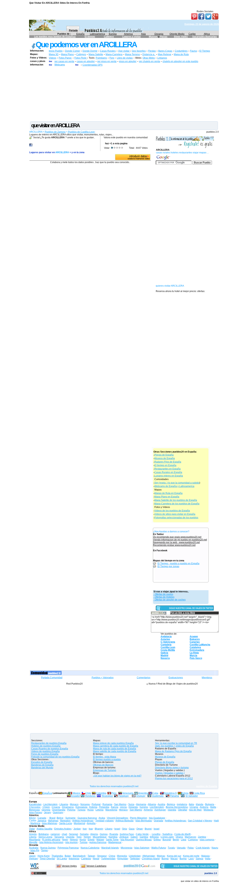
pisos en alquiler (127, 61)
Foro (111, 58)
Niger (65, 839)
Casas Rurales (108, 51)
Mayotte (33, 842)
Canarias (195, 642)
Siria (124, 828)
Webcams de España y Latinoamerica (174, 486)
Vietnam (33, 858)
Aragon (194, 636)
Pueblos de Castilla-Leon (81, 132)
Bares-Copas (165, 51)
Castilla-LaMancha (200, 644)
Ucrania (194, 807)
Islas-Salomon (141, 847)
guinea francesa (97, 842)
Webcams (59, 64)
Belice (60, 818)
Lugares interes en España (168, 475)
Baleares (195, 639)
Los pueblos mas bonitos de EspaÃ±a (55, 36)
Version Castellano (96, 866)
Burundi (167, 839)
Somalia (84, 834)
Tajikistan (135, 858)
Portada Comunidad (51, 677)
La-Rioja (194, 652)
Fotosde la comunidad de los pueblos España (55, 756)
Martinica (35, 823)
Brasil (52, 818)
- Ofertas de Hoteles (163, 597)
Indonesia (74, 858)
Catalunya (195, 647)
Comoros (193, 839)
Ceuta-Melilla (168, 650)
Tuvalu (171, 847)
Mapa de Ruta (181, 54)
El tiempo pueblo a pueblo (107, 759)
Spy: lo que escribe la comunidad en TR (176, 743)
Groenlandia (58, 809)
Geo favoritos (139, 51)
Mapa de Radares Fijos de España (173, 751)
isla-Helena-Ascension (51, 842)
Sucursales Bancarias (204, 36)
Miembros (207, 677)
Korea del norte (191, 856)
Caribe (192, 34)
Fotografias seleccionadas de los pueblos (176, 517)
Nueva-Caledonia (90, 847)
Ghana (179, 837)
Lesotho (156, 834)
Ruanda (113, 834)
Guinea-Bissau (144, 839)
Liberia (32, 837)
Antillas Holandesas (82, 820)
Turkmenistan (108, 858)
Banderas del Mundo (42, 767)
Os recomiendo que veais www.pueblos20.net (177, 537)
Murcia (193, 655)
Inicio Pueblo (56, 51)
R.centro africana (51, 839)
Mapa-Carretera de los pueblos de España (176, 503)
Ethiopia (154, 837)
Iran (85, 828)
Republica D (170, 793)
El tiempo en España (165, 465)
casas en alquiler (86, 61)
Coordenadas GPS (92, 65)
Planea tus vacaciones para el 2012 (174, 778)
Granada (158, 820)
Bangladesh (79, 856)
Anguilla (91, 823)
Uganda (70, 837)
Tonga (44, 850)
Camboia (86, 858)
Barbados (65, 820)
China (112, 856)
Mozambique (100, 837)
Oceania (158, 34)
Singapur (102, 856)
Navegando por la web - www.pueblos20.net (176, 542)
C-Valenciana (168, 642)
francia (114, 807)
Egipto (91, 839)
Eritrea (157, 839)
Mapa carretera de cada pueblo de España (115, 746)
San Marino (120, 804)
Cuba (155, 793)
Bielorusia (34, 809)
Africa (207, 34)
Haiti (216, 820)
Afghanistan (148, 856)
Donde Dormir (90, 51)
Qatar (32, 828)
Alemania (141, 804)
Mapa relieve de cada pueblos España (113, 743)
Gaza (131, 828)
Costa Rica (199, 793)
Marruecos (190, 837)
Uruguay (140, 796)
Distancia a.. (148, 54)
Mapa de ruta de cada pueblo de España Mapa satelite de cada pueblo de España (114, 750)
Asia (143, 34)
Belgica (171, 804)
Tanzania (59, 837)
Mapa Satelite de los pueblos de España (175, 500)
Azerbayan (160, 809)
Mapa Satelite (96, 54)
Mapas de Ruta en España (168, 493)
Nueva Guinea (48, 847)
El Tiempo (204, 51)
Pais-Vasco (196, 658)
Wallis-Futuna (158, 847)
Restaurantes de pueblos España (48, 743)
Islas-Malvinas (49, 823)
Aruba (102, 818)
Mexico (76, 793)
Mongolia (122, 856)
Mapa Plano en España (166, 496)
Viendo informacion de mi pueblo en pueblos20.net (180, 539)
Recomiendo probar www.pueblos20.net (174, 545)
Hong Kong (44, 856)
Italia (191, 804)
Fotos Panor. (65, 58)
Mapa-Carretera (114, 54)
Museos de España (164, 458)
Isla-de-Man (195, 809)
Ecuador (75, 796)
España (80, 34)
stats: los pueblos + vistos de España (174, 746)
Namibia (112, 837)
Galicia (164, 652)
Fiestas (152, 51)
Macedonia (111, 809)
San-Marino (136, 809)
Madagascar (114, 842)
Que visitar (124, 51)
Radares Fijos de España (167, 461)
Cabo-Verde (142, 834)
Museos (153, 36)
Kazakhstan (35, 804)
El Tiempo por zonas (168, 566)
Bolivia (185, 793)
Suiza (131, 804)
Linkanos (162, 58)
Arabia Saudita (44, 828)
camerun (55, 834)
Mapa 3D (54, 54)
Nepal (96, 858)
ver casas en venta (64, 61)
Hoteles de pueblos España (45, 746)
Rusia (90, 809)
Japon (32, 856)
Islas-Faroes (35, 812)
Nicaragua (107, 796)
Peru (113, 793)
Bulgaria (209, 804)
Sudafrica (167, 834)
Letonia (99, 809)
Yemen (87, 837)
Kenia (83, 839)
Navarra (165, 658)
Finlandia (104, 807)
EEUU (32, 818)
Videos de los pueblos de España (172, 510)
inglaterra (182, 804)
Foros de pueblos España (44, 754)
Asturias (165, 639)
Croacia (56, 807)
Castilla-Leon (168, 647)
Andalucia (166, 636)
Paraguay (123, 796)
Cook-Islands (203, 847)
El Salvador (192, 796)
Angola (33, 834)
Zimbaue (124, 837)
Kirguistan (122, 858)
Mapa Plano (67, 54)
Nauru (215, 847)
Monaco (74, 804)
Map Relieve (164, 54)
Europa (113, 34)
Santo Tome (112, 839)
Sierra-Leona (45, 837)
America (128, 34)
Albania (152, 804)
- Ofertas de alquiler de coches (169, 599)
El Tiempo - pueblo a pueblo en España (178, 563)
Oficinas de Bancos (103, 765)
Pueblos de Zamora (55, 132)
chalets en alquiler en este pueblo (180, 61)
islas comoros (207, 839)
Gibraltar (182, 809)
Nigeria (74, 839)
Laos (191, 858)
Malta (213, 807)
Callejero (109, 36)
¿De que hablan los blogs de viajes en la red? (117, 775)
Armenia (148, 809)
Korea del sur (174, 856)
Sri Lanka (62, 858)
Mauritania (34, 839)
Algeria (94, 834)
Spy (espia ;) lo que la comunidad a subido (176, 482)
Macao (174, 858)
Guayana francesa (87, 818)
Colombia (101, 793)
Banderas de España (42, 765)
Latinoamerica (97, 34)
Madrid (164, 655)
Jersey (47, 812)
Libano (108, 828)
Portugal (96, 804)
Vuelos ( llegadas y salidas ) (170, 773)
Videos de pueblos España (45, 751)
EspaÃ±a (47, 793)
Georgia (46, 809)
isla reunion (71, 842)
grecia (123, 807)
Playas (163, 36)
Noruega (85, 804)
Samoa (199, 858)
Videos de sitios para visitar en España (174, 514)
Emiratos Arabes (62, 828)
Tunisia (83, 842)
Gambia (144, 837)
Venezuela (127, 793)
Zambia (202, 837)
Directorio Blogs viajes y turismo (172, 767)
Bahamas (53, 820)
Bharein (99, 828)
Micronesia (126, 847)
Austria (161, 804)
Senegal (73, 834)
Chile (88, 793)
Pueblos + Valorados (103, 677)
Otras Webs (149, 58)
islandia (172, 809)
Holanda (133, 807)
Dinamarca (68, 807)
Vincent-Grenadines (117, 818)
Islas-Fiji (34, 850)
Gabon (134, 837)
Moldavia (208, 809)
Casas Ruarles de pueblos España (49, 748)
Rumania (107, 804)
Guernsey (58, 812)
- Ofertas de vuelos (163, 594)
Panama (174, 796)
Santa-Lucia (65, 823)
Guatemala (158, 796)
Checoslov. (35, 807)
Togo (79, 837)
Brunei (148, 828)
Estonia (93, 807)
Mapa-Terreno (132, 54)
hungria (144, 807)
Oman (139, 828)
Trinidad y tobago (104, 820)
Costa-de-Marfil (182, 834)
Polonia (71, 809)
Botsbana (44, 834)
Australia (33, 847)
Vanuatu (181, 847)
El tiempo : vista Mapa (104, 756)
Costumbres (181, 51)
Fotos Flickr (80, 58)
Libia (183, 839)
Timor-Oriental (47, 858)
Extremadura (197, 650)
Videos (52, 58)
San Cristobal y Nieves (200, 820)
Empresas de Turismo (104, 770)
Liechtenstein (50, 804)
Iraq (91, 828)
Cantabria (166, 644)
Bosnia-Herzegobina (177, 807)
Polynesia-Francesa (68, 847)
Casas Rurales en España (168, 472)
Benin (176, 839)
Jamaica (41, 820)
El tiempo (90, 36)
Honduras (90, 796)
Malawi (100, 839)
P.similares (101, 58)
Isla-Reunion (127, 839)
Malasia (205, 856)
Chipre (46, 807)
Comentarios (143, 677)
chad (64, 834)
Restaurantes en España (167, 468)
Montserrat (79, 823)
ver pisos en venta (106, 61)
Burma (165, 858)
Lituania (63, 804)
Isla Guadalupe (157, 818)
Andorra (204, 807)
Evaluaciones (176, 677)
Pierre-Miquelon (138, 818)
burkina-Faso (127, 834)
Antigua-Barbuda (124, 820)
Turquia (81, 809)
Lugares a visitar (131, 36)
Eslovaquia (81, 807)
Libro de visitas (125, 58)
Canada (42, 818)
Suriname (70, 818)
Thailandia (57, 856)
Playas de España (164, 455)
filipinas (161, 856)
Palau (191, 847)
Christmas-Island (151, 858)
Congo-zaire (167, 837)
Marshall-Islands (110, 847)
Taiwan (91, 856)
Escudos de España (41, 762)
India (207, 858)
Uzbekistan (135, 856)
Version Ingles (69, 866)
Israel (117, 828)
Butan (68, 856)
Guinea (104, 834)
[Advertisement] (124, 93)
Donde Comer (72, 51)
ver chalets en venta (149, 61)
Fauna (193, 51)
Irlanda (199, 804)
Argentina (143, 793)
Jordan (77, 828)
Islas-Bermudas (143, 820)
